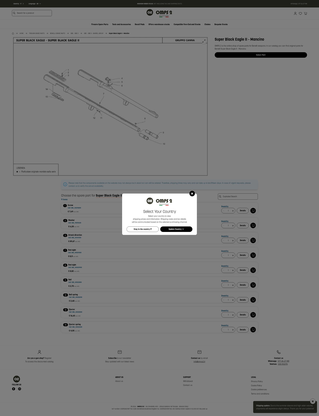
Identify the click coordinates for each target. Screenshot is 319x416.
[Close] (192, 193)
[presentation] (159, 208)
